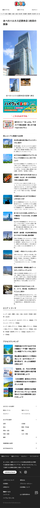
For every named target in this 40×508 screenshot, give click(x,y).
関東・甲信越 (25, 427)
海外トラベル (20, 10)
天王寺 (34, 14)
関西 (10, 14)
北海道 (23, 423)
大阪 (13, 14)
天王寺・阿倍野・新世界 (25, 14)
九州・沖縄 (25, 434)
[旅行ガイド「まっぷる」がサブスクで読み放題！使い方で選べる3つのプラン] (8, 124)
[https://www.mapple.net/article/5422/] (7, 251)
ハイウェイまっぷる (8, 498)
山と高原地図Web (25, 494)
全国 (4, 423)
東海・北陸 (6, 430)
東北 (4, 427)
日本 (6, 14)
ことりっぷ (6, 494)
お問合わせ (6, 487)
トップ (2, 14)
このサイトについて (8, 480)
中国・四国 (6, 434)
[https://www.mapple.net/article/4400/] (7, 232)
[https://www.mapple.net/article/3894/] (7, 196)
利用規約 (5, 483)
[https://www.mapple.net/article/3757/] (7, 174)
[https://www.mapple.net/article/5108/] (7, 140)
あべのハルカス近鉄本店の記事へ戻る (20, 95)
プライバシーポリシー (26, 483)
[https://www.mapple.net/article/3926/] (7, 155)
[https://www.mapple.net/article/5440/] (7, 286)
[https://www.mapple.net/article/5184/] (7, 267)
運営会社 (22, 480)
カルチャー (34, 10)
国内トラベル (6, 10)
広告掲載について (25, 487)
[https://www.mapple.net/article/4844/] (7, 213)
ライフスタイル (26, 414)
